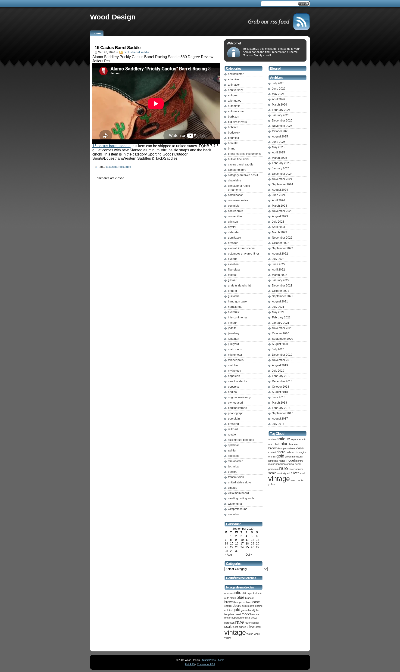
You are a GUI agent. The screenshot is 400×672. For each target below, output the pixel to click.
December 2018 (282, 381)
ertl (226, 610)
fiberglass (234, 269)
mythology (234, 370)
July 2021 (278, 306)
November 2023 (282, 211)
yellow (227, 637)
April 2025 (278, 152)
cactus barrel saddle (136, 52)
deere (237, 605)
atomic (258, 593)
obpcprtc (233, 386)
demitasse (234, 237)
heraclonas (235, 306)
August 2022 (280, 253)
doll (244, 605)
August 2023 (280, 216)
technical (233, 466)
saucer (255, 622)
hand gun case (237, 301)
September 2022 (282, 248)
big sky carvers (237, 122)
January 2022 (280, 280)
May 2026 (278, 94)
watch (250, 633)
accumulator (236, 74)
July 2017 (278, 424)
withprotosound (237, 509)
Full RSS (190, 664)
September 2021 (282, 296)
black (233, 598)
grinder (232, 290)
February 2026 (281, 110)
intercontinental (237, 317)
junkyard (233, 344)
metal (238, 614)
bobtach (233, 127)
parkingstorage (237, 408)
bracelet (233, 143)
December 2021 (282, 285)
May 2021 (278, 312)
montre (255, 614)
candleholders (237, 169)
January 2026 (280, 115)
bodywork (234, 132)
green (244, 610)
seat (235, 626)
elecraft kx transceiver (241, 248)
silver (251, 626)
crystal (232, 227)
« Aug (228, 554)
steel (258, 626)
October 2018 (280, 386)
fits (230, 610)
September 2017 (282, 413)
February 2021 (281, 317)
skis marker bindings (241, 440)
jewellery (233, 333)
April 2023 (278, 227)
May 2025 (278, 147)
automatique (236, 111)
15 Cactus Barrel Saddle (118, 47)
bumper (238, 602)
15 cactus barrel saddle (111, 146)
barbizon (233, 116)
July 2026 (278, 83)
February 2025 (281, 163)
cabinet (248, 602)
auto (226, 598)
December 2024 (282, 173)
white (257, 633)
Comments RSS (206, 664)
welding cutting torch (241, 498)
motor (227, 617)
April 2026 (278, 99)
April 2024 (278, 200)
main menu (235, 349)
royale (232, 434)
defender (233, 232)
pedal (254, 617)
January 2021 (280, 322)
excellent (233, 264)
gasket (232, 280)
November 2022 (282, 237)
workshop (234, 514)
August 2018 (280, 392)
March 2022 (279, 275)
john (256, 610)
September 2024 (282, 184)
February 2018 (281, 408)
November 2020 (282, 328)
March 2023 (279, 232)
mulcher (233, 365)
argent (250, 593)
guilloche (234, 296)
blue (240, 597)
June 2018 (278, 397)
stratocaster (235, 461)
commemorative (238, 200)
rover (248, 622)
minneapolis (236, 360)
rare (239, 622)
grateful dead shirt (239, 285)
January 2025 (280, 168)
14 (226, 543)
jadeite (232, 328)
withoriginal (235, 503)
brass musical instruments (244, 154)
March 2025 (279, 157)
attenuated (234, 100)
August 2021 (280, 301)
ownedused (235, 402)
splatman (234, 445)
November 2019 (282, 360)
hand (251, 610)
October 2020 (280, 333)
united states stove (239, 482)
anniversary (235, 90)
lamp (227, 614)
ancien (228, 593)
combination (236, 195)
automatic (234, 106)
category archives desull (243, 175)
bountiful (233, 138)
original (233, 392)
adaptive (233, 79)
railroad (233, 429)
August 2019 (280, 365)
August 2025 (280, 136)
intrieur (232, 322)
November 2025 (282, 126)
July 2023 (278, 221)
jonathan (233, 338)
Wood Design (113, 17)
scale (228, 626)
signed (242, 626)
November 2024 (282, 179)
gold (236, 609)
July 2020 (278, 349)
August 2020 (280, 344)
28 (226, 551)
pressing (233, 424)
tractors (232, 471)
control (228, 605)
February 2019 (281, 376)
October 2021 (280, 290)
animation (234, 84)
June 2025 (278, 141)
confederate (235, 211)
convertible (235, 216)
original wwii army (239, 397)
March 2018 (279, 402)
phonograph (236, 413)
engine (258, 605)
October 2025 (280, 131)
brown (229, 602)
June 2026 (278, 88)
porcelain (234, 418)
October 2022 (280, 243)
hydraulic (234, 312)
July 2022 (278, 259)
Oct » (249, 554)
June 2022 (278, 264)
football (232, 275)
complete (234, 205)
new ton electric (238, 381)
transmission (236, 477)
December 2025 (282, 120)
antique (233, 95)
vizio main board (238, 493)
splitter (232, 450)
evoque (233, 259)
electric (250, 605)
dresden (233, 243)
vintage (232, 487)
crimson (233, 221)
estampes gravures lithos (243, 253)
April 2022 (278, 269)
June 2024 (278, 195)
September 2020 (282, 338)
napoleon (234, 376)
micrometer (235, 354)
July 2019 (278, 370)
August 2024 (280, 189)
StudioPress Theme (213, 660)
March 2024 (279, 205)
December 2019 (282, 354)
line (232, 614)
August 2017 (280, 418)
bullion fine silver (238, 159)
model (246, 614)
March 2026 (279, 104)
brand (231, 148)
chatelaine (234, 180)
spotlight (233, 455)
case (256, 602)
